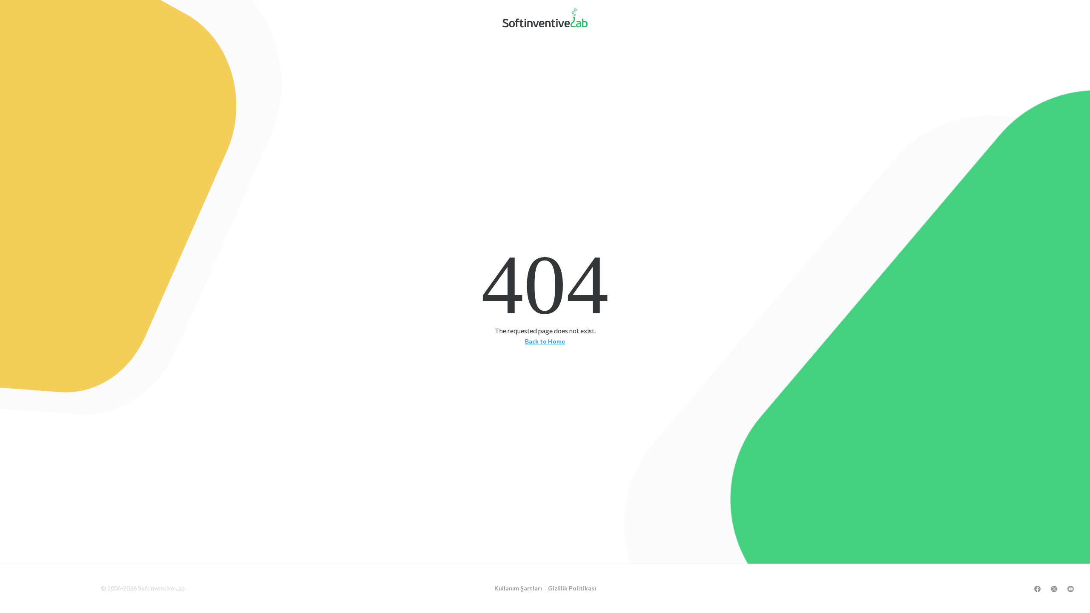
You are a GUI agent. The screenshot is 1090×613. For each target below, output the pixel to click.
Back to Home (545, 341)
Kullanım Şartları (518, 588)
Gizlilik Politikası (572, 588)
